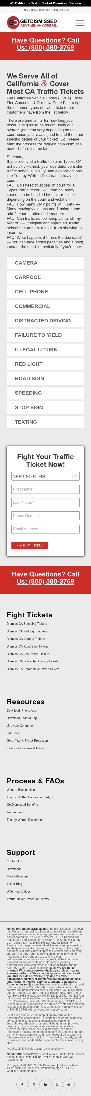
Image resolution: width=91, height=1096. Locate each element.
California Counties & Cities (25, 748)
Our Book (13, 733)
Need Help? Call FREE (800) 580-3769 (46, 10)
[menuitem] (47, 10)
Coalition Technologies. (22, 1071)
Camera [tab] (26, 263)
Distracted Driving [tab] (43, 321)
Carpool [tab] (28, 277)
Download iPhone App (21, 710)
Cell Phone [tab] (31, 291)
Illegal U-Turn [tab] (36, 350)
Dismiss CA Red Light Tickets (27, 631)
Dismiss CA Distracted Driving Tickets (33, 661)
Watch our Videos (19, 891)
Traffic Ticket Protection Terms (28, 899)
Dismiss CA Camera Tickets (26, 639)
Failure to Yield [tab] (38, 335)
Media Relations (17, 876)
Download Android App (22, 718)
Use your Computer (20, 725)
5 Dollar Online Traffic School (41, 1057)
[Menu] (77, 22)
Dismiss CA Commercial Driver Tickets (33, 669)
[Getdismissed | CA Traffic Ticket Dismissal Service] (38, 22)
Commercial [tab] (32, 306)
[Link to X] (57, 1084)
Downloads (14, 869)
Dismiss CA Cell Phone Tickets (28, 654)
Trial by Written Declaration (25, 819)
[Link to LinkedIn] (45, 1084)
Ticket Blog (14, 884)
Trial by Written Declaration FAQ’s (30, 797)
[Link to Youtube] (69, 1084)
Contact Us (14, 861)
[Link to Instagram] (34, 1084)
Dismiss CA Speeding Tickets (27, 623)
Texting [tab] (26, 422)
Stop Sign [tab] (29, 407)
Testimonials (15, 812)
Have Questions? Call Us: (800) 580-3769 (45, 43)
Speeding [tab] (28, 393)
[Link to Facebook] (22, 1084)
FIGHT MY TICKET (30, 545)
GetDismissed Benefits (22, 804)
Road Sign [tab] (29, 378)
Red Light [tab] (28, 364)
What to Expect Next (21, 790)
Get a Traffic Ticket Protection (27, 740)
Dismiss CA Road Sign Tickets (28, 646)
